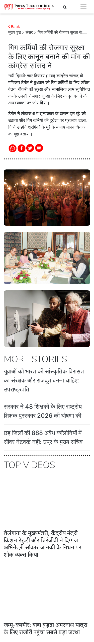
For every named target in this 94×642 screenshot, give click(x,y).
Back (15, 26)
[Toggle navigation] (83, 7)
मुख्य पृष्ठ (14, 32)
